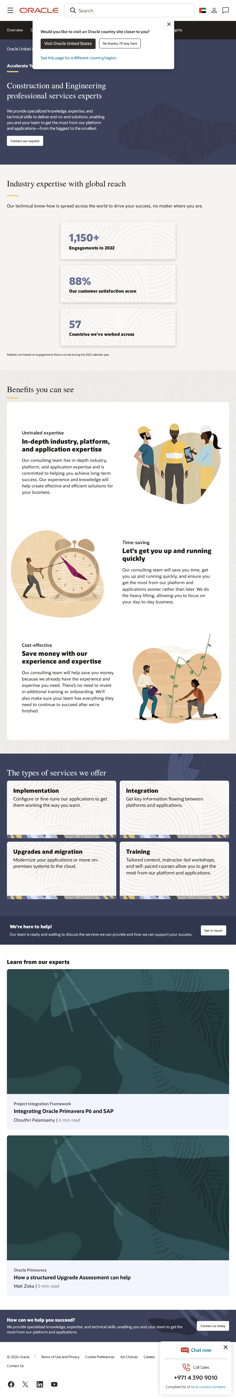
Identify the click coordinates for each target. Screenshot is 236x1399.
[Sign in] (214, 10)
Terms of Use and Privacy (60, 1356)
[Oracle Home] (39, 10)
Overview (15, 30)
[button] (10, 10)
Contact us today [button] (213, 1326)
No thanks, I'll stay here (120, 43)
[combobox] (129, 10)
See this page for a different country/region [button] (78, 57)
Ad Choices (129, 1356)
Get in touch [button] (213, 930)
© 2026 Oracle (18, 1356)
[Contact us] (225, 10)
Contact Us (15, 1365)
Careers (149, 1356)
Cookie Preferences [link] (100, 1356)
